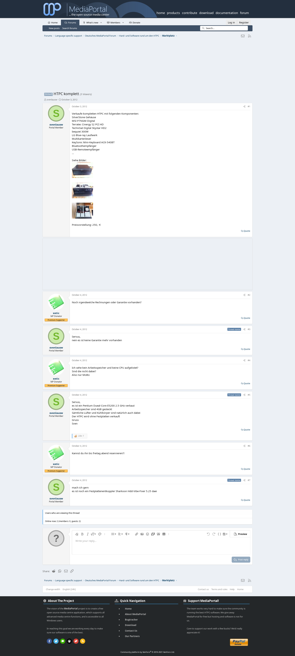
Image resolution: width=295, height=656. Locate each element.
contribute (189, 12)
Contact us (203, 589)
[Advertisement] (146, 66)
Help (232, 589)
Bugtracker (131, 619)
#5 (249, 394)
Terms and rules (219, 589)
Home (54, 22)
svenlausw (52, 99)
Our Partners (132, 636)
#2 (249, 295)
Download (130, 625)
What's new (92, 22)
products (173, 12)
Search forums (69, 28)
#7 (249, 480)
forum (244, 12)
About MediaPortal (135, 614)
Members (115, 22)
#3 (249, 329)
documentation (227, 12)
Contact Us (131, 630)
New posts (54, 28)
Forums (72, 22)
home (161, 12)
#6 (249, 445)
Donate (136, 22)
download (206, 12)
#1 (249, 106)
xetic (56, 313)
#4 (249, 360)
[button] (101, 22)
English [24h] (69, 589)
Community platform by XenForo (148, 652)
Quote (247, 230)
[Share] (244, 107)
